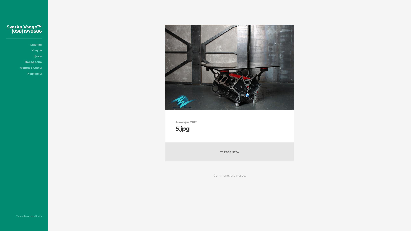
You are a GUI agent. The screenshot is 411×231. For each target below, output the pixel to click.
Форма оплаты (31, 67)
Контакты (34, 73)
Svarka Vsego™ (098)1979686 (24, 29)
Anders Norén (34, 216)
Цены (38, 56)
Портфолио (33, 62)
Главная (36, 44)
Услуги (37, 50)
